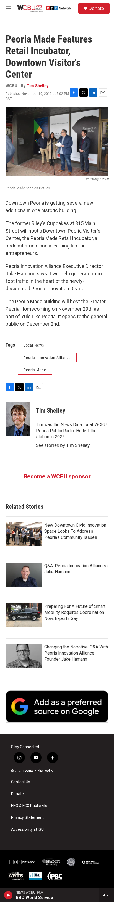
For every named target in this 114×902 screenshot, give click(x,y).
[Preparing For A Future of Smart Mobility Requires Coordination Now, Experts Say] (24, 615)
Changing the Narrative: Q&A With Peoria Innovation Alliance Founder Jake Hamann (76, 653)
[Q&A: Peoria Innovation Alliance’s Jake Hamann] (24, 575)
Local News (34, 345)
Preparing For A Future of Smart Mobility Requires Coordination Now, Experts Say (74, 612)
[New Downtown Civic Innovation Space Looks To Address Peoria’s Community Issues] (24, 534)
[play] (8, 895)
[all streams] (106, 895)
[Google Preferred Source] (57, 706)
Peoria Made (35, 370)
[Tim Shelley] (18, 419)
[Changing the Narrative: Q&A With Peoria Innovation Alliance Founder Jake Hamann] (24, 656)
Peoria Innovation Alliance (47, 357)
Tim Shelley (38, 85)
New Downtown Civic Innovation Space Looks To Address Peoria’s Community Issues (75, 531)
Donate (96, 8)
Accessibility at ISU (27, 829)
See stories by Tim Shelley (63, 445)
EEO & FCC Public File (29, 806)
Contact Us (20, 782)
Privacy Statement (27, 818)
